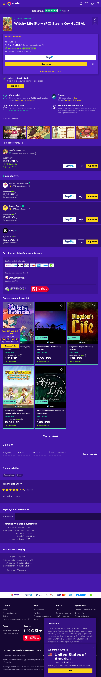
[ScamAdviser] (15, 277)
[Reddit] (40, 630)
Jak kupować (39, 610)
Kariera (5, 616)
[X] (28, 630)
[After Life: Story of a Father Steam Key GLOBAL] (50, 383)
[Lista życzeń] (86, 3)
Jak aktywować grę (63, 613)
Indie (19, 475)
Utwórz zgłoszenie (63, 616)
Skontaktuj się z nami (10, 613)
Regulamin (7, 669)
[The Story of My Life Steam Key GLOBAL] (50, 319)
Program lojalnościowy (43, 616)
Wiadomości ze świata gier (85, 610)
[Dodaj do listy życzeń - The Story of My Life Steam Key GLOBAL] (61, 306)
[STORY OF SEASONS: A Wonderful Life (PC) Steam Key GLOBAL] (18, 383)
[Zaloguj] (98, 3)
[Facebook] (24, 630)
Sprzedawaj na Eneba (11, 630)
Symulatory (9, 475)
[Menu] (3, 3)
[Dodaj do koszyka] (92, 64)
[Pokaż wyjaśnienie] (29, 186)
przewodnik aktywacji (73, 100)
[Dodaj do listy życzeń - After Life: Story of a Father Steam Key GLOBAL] (61, 370)
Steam (76, 98)
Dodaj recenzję (89, 454)
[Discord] (36, 630)
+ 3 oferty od (50, 72)
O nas (5, 610)
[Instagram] (32, 630)
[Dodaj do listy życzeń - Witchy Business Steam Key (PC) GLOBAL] (29, 306)
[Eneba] (13, 4)
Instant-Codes (15, 206)
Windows (21, 570)
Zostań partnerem (82, 616)
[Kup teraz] (50, 57)
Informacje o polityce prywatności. (24, 669)
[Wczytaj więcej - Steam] (54, 97)
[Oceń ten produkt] (11, 490)
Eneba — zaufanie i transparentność (16, 619)
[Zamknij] (93, 647)
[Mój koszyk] (92, 3)
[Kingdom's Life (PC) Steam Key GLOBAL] (82, 319)
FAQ (57, 610)
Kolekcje (37, 613)
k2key (11, 231)
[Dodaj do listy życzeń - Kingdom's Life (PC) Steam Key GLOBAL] (94, 306)
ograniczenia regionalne (25, 100)
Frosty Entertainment (18, 183)
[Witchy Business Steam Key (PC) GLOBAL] (18, 319)
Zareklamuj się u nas (10, 633)
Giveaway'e (79, 613)
